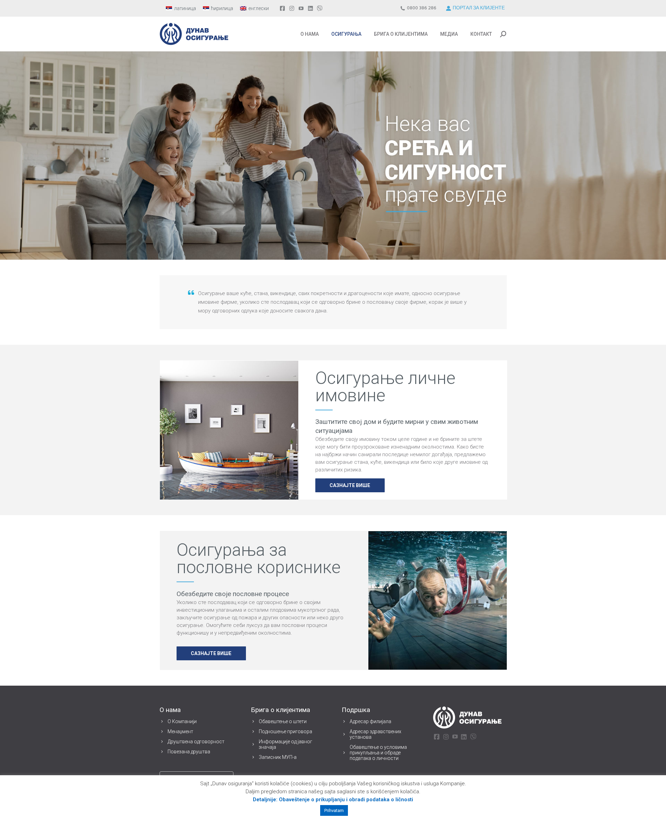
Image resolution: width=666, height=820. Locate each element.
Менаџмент (180, 731)
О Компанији (182, 721)
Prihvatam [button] (334, 810)
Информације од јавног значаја (285, 744)
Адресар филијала (370, 721)
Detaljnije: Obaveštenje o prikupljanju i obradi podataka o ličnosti (333, 799)
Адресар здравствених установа (375, 734)
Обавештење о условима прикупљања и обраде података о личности (378, 752)
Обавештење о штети (283, 721)
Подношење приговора (285, 731)
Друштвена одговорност (196, 741)
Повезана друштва (189, 751)
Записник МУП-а (278, 757)
